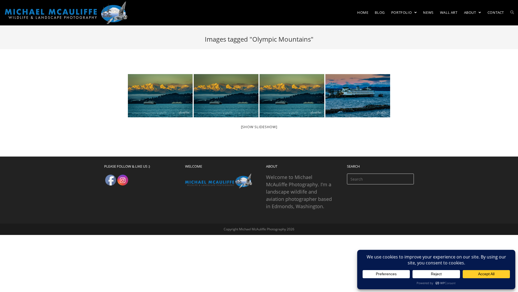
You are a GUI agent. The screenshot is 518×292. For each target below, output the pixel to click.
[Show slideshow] (259, 126)
